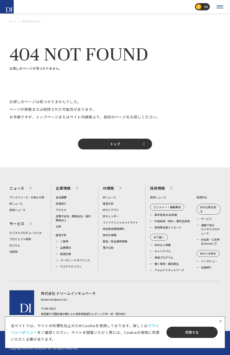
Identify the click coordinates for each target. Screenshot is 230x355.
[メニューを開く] (220, 6)
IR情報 (108, 188)
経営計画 (65, 254)
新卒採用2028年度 (166, 215)
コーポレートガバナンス (75, 260)
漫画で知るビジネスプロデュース (210, 229)
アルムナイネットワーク (169, 270)
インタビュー (209, 261)
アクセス (61, 210)
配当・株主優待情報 (115, 241)
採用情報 (157, 188)
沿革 (58, 226)
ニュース (16, 188)
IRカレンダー (111, 216)
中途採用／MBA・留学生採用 (172, 221)
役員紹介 (61, 203)
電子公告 (108, 247)
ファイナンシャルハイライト (120, 222)
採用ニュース (17, 210)
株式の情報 (109, 235)
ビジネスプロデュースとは (25, 233)
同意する (192, 332)
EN (206, 7)
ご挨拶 (64, 241)
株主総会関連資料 (113, 229)
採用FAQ (202, 197)
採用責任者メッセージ (168, 227)
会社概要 (61, 197)
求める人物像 (163, 245)
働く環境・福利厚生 (167, 264)
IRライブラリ (111, 210)
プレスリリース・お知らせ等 (26, 197)
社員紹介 (206, 267)
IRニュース (15, 203)
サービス (16, 223)
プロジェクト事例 (20, 239)
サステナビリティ (71, 266)
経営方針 (61, 235)
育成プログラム (164, 257)
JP (198, 7)
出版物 (13, 251)
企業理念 (65, 247)
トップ (115, 144)
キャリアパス (163, 251)
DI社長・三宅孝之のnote (210, 241)
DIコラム (14, 245)
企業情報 (63, 188)
